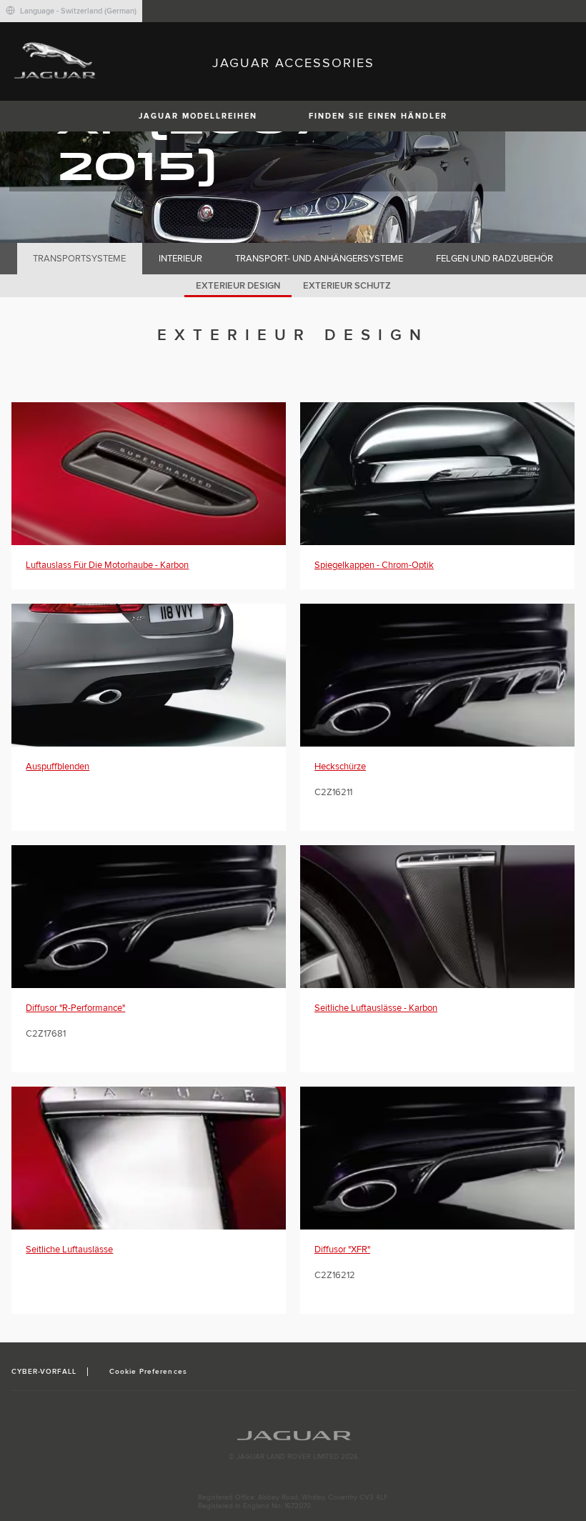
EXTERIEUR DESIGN (238, 285)
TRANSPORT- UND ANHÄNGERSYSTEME (319, 258)
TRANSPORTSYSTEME (79, 258)
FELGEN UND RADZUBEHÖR (494, 258)
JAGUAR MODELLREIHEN (198, 116)
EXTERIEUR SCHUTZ (347, 285)
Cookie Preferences (148, 1371)
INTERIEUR (180, 258)
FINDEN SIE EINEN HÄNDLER (378, 116)
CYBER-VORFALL (43, 1371)
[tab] (79, 258)
